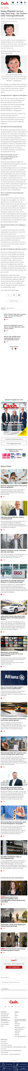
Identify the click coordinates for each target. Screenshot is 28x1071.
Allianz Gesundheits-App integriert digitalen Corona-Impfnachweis (12, 687)
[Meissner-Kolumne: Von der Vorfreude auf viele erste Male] (14, 541)
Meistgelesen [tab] (10, 308)
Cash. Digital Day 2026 (6, 1045)
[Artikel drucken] (14, 295)
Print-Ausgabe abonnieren (14, 443)
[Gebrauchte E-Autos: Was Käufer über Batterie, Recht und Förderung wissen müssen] (14, 607)
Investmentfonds (5, 1017)
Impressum (17, 1023)
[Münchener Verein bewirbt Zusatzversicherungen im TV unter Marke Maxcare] (14, 643)
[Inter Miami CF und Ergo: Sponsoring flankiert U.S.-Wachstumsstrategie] (14, 571)
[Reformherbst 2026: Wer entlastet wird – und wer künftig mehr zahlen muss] (14, 743)
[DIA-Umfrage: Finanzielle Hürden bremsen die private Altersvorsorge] (14, 778)
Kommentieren (14, 301)
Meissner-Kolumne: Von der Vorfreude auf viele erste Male (13, 551)
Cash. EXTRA (3, 1041)
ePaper (16, 1015)
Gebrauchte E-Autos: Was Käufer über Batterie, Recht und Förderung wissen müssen (13, 617)
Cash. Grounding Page (20, 1036)
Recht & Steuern (5, 1024)
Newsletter (17, 1031)
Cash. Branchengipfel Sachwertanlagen (11, 1050)
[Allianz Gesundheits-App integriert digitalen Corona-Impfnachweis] (14, 678)
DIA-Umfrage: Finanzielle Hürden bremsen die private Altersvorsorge (12, 788)
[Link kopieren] (9, 295)
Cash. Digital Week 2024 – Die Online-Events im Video (13, 1047)
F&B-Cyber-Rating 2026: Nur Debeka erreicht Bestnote (12, 518)
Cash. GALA (3, 1048)
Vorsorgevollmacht (6, 108)
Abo (16, 1014)
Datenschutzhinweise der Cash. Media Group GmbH (20, 1021)
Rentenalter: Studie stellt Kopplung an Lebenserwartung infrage (13, 925)
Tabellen (17, 1034)
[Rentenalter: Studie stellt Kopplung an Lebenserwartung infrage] (14, 915)
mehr (7, 319)
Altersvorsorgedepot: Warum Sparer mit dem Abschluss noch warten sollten (14, 327)
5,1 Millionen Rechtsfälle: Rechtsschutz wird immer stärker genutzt (13, 719)
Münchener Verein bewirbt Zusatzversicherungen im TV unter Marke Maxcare (12, 653)
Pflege (6, 147)
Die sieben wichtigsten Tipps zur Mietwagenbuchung (11, 857)
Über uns (17, 1032)
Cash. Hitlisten (4, 1052)
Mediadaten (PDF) (19, 1029)
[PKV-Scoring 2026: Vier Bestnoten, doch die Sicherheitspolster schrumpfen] (14, 813)
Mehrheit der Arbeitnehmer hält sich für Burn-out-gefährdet (14, 486)
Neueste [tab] (3, 308)
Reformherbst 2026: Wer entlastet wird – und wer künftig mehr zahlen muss (15, 315)
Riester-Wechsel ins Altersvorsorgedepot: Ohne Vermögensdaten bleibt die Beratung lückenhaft (13, 899)
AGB (16, 1017)
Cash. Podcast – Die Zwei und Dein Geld (10, 1054)
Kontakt (17, 1025)
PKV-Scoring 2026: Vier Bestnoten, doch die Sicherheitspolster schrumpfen (13, 822)
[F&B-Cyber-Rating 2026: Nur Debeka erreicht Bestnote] (14, 508)
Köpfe (2, 1026)
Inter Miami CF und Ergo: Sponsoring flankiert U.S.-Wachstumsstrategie (12, 581)
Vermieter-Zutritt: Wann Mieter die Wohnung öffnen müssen (13, 949)
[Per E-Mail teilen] (19, 295)
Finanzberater (4, 1015)
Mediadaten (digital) (20, 1027)
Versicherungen (5, 1014)
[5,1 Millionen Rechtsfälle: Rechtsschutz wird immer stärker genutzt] (14, 709)
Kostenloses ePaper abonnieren (14, 439)
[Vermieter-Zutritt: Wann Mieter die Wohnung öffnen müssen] (14, 939)
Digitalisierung (5, 1022)
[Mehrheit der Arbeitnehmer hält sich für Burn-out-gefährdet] (14, 476)
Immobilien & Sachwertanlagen (5, 1020)
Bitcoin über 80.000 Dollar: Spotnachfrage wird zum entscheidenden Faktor (12, 338)
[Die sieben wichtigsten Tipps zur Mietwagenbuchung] (14, 847)
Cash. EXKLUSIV (4, 1043)
